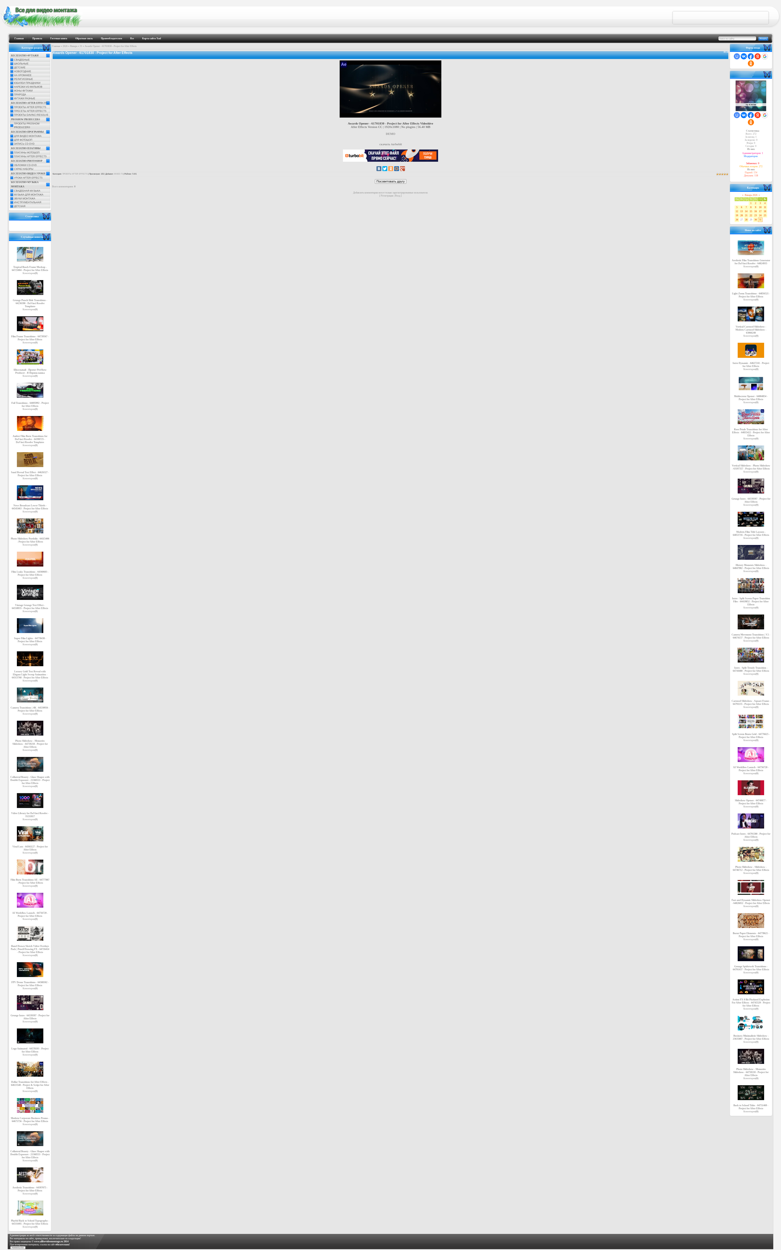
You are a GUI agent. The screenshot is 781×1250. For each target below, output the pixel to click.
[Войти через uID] (737, 56)
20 (741, 215)
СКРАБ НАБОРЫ (23, 169)
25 (765, 215)
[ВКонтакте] (378, 168)
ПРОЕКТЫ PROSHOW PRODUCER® (26, 125)
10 (760, 207)
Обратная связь (84, 38)
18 (765, 211)
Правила (37, 38)
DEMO (390, 133)
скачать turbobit (390, 144)
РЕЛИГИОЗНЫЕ (23, 79)
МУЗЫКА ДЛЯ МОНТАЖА (28, 194)
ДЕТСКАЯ (19, 206)
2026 (65, 46)
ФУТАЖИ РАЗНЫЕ (24, 98)
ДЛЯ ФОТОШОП (23, 140)
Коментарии (30, 273)
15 (751, 211)
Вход (397, 195)
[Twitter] (384, 168)
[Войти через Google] (764, 56)
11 (765, 207)
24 (760, 215)
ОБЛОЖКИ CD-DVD (25, 165)
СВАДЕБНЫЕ (22, 59)
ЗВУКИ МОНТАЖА (24, 198)
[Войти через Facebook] (751, 56)
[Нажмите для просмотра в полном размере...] (390, 116)
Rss (132, 38)
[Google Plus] (402, 168)
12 (737, 211)
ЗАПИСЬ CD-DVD (24, 143)
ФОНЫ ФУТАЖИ (23, 90)
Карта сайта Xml (151, 38)
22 (751, 215)
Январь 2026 (751, 195)
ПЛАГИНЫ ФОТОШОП (27, 152)
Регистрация (387, 195)
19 (737, 215)
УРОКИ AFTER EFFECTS (28, 177)
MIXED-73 (118, 174)
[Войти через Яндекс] (758, 56)
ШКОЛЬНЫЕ (21, 63)
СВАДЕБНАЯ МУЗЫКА (27, 190)
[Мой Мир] (396, 168)
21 (746, 215)
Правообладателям (111, 38)
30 (755, 219)
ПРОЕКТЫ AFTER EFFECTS (30, 107)
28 (746, 219)
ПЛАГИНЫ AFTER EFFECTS (30, 156)
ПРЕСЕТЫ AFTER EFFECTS (30, 111)
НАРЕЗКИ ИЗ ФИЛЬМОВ (28, 86)
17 (760, 211)
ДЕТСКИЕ (19, 67)
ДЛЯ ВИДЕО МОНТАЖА (27, 136)
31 (81, 46)
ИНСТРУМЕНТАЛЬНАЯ (27, 202)
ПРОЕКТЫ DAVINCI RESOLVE (31, 115)
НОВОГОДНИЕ (22, 71)
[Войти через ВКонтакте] (744, 56)
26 (737, 219)
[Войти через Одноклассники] (751, 63)
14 (746, 211)
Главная (19, 38)
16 (755, 211)
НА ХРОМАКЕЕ (23, 75)
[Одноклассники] (390, 168)
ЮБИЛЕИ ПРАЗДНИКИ (27, 83)
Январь (73, 46)
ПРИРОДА (20, 94)
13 (741, 211)
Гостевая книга (58, 38)
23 (755, 215)
